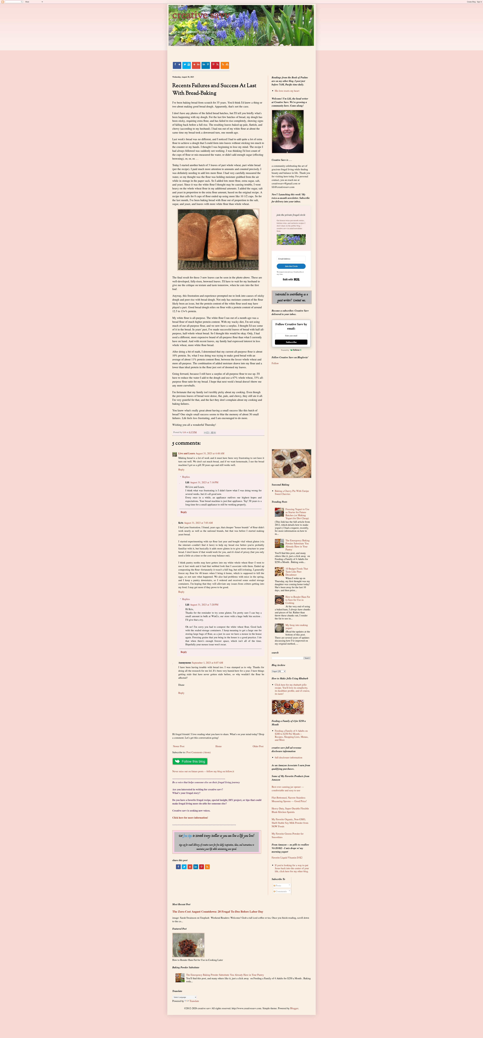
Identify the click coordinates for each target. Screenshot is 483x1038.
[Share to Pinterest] (214, 432)
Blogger (294, 1008)
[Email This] (205, 432)
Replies (186, 476)
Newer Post (178, 746)
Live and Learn (186, 453)
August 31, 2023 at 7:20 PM (204, 604)
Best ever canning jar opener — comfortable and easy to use (288, 788)
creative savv (201, 15)
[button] (291, 240)
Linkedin (205, 65)
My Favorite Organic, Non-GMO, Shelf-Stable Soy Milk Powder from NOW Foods (290, 823)
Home (218, 746)
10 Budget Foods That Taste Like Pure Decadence (297, 571)
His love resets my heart (287, 90)
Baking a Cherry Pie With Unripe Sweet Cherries (292, 492)
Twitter (186, 65)
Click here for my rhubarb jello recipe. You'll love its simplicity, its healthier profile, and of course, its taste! (292, 689)
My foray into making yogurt (297, 626)
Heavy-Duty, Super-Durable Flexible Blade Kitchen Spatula (290, 810)
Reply (181, 469)
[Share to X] (210, 432)
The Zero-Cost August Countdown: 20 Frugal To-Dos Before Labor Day (217, 911)
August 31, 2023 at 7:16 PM (204, 482)
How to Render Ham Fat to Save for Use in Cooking (298, 599)
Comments (281, 891)
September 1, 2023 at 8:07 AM (207, 662)
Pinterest (215, 65)
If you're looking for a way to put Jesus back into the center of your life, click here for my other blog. (292, 868)
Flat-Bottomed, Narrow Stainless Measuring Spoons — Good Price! (289, 799)
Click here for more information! (190, 817)
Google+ (196, 65)
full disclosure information (288, 757)
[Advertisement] (218, 51)
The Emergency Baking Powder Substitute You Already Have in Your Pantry (298, 545)
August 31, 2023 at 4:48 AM (210, 453)
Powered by (285, 350)
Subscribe (291, 342)
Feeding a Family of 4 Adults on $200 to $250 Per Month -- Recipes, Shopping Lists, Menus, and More (291, 735)
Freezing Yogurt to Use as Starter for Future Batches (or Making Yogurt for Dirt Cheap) (297, 513)
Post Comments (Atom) (198, 752)
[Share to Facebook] (212, 432)
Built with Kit (291, 279)
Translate (194, 1001)
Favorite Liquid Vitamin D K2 (287, 857)
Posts (278, 885)
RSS (224, 65)
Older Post (258, 746)
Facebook (177, 65)
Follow (275, 363)
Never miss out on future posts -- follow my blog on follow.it (203, 771)
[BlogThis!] (207, 432)
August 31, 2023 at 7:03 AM (198, 522)
